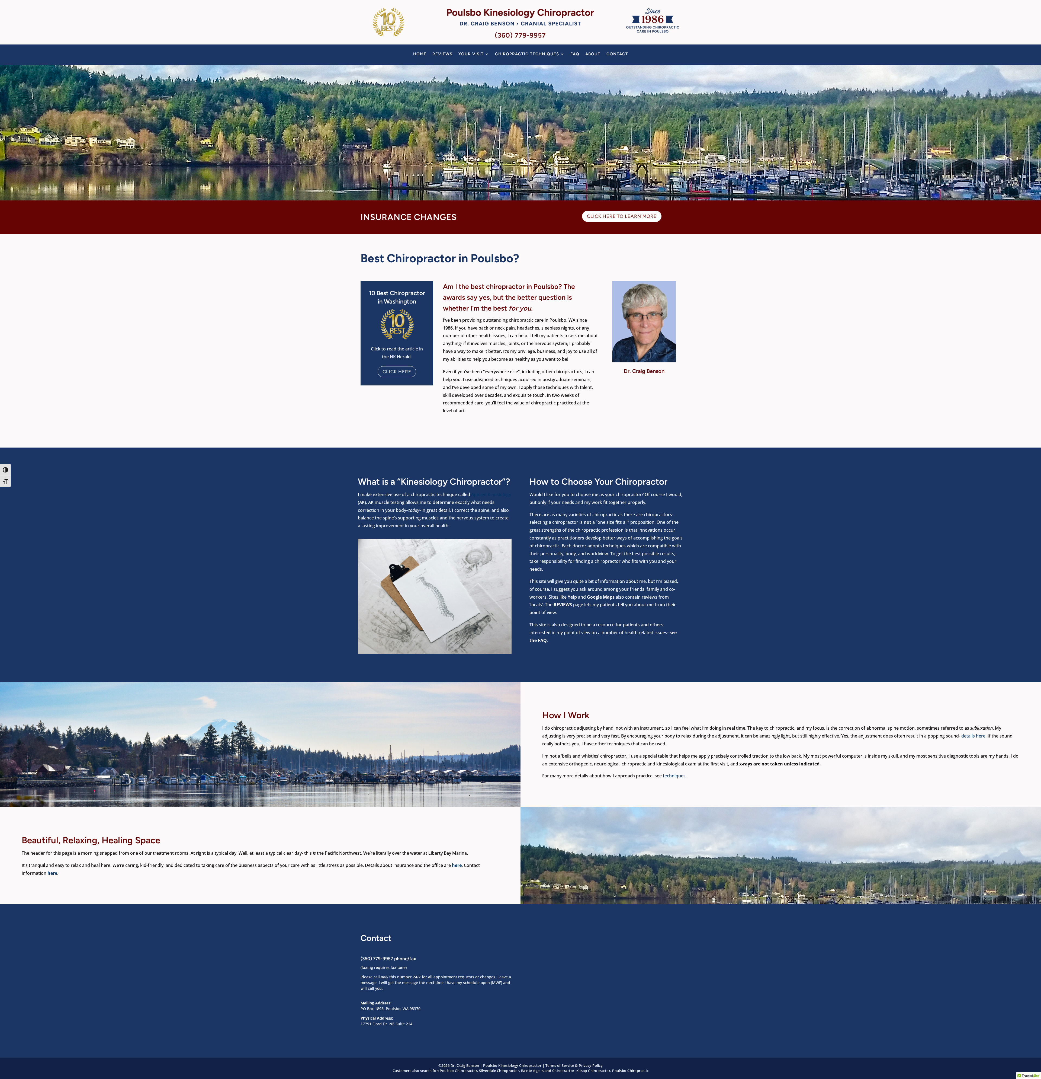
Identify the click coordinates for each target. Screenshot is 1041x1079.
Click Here (397, 371)
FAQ (574, 54)
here (457, 865)
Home (419, 54)
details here (973, 736)
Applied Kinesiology (491, 494)
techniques (674, 776)
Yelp (573, 597)
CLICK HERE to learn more (622, 216)
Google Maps (601, 597)
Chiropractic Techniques (527, 54)
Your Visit (471, 54)
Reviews (442, 54)
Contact (617, 54)
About (592, 54)
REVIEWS (563, 605)
